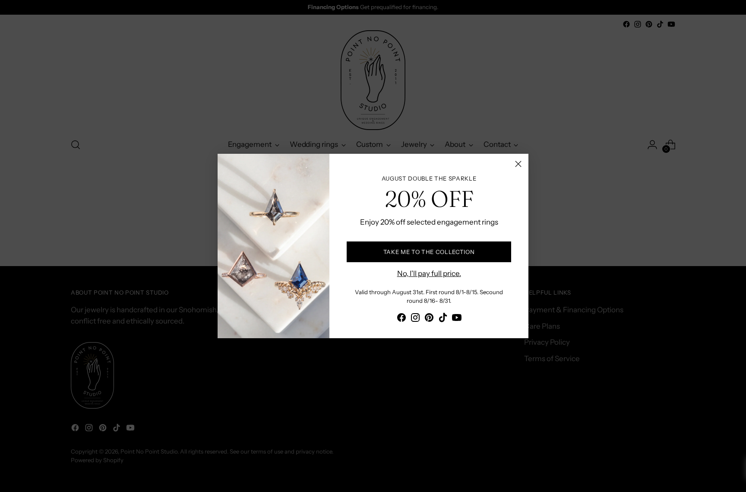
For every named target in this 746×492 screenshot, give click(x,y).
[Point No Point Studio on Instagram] (415, 319)
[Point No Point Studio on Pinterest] (429, 319)
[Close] (518, 164)
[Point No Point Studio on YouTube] (457, 319)
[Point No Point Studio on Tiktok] (443, 319)
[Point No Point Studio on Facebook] (401, 319)
